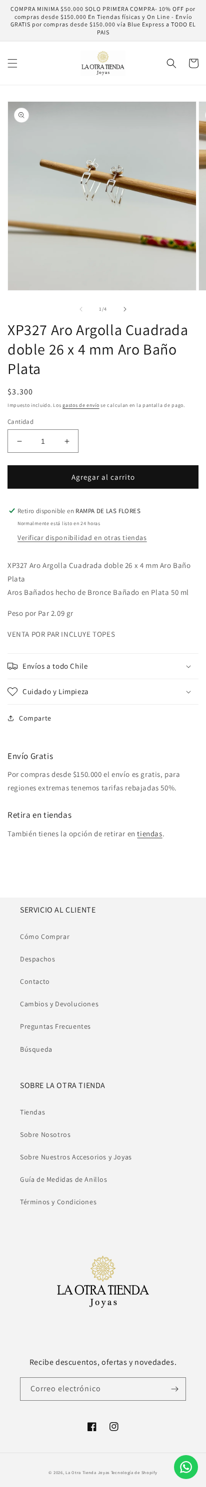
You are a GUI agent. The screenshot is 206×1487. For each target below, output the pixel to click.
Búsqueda (36, 1049)
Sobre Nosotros (45, 1134)
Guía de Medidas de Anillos (64, 1179)
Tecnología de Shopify (134, 1472)
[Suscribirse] (175, 1389)
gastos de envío (81, 405)
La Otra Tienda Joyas (88, 1472)
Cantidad (21, 421)
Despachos (37, 958)
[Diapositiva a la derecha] (125, 309)
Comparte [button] (35, 718)
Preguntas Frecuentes (55, 1026)
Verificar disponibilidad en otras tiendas (82, 537)
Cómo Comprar (45, 936)
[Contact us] (186, 1467)
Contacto (35, 981)
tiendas (149, 833)
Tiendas (32, 1112)
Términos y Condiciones (58, 1201)
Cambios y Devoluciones (59, 1003)
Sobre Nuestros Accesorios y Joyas (76, 1156)
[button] (13, 63)
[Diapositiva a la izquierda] (81, 309)
